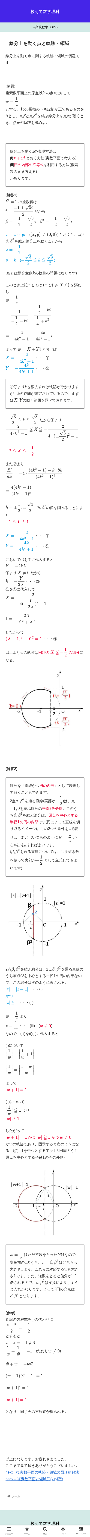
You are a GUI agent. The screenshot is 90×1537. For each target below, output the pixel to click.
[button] (81, 830)
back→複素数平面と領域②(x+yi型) (34, 1479)
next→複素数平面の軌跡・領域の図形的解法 (42, 1472)
